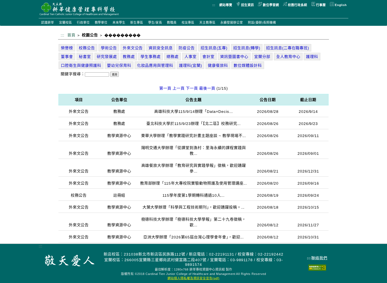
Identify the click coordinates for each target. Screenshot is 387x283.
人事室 (190, 57)
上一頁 (179, 88)
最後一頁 (207, 88)
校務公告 (87, 48)
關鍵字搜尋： (73, 74)
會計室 (208, 57)
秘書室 (85, 57)
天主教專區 (207, 22)
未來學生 (118, 22)
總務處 (172, 57)
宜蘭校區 (65, 22)
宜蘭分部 (262, 57)
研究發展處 (107, 57)
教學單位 (101, 22)
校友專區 (188, 22)
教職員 (172, 22)
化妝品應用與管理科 (155, 65)
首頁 (71, 35)
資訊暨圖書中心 (234, 57)
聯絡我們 (319, 258)
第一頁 (165, 88)
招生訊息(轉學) (246, 48)
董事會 (67, 57)
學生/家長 (155, 22)
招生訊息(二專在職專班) (287, 48)
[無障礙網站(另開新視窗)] (317, 269)
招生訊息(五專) (214, 48)
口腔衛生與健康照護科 (81, 65)
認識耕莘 (47, 22)
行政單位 (83, 22)
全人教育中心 (288, 57)
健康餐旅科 (218, 65)
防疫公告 (187, 48)
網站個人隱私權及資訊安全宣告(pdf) (193, 278)
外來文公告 (133, 48)
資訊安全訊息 (161, 48)
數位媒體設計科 (248, 65)
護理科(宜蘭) (190, 65)
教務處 (129, 57)
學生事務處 (150, 57)
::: (213, 5)
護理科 (312, 57)
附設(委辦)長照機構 (262, 22)
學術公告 (109, 48)
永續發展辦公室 (231, 22)
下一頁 (192, 88)
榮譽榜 (67, 48)
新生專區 (136, 22)
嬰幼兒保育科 (119, 65)
